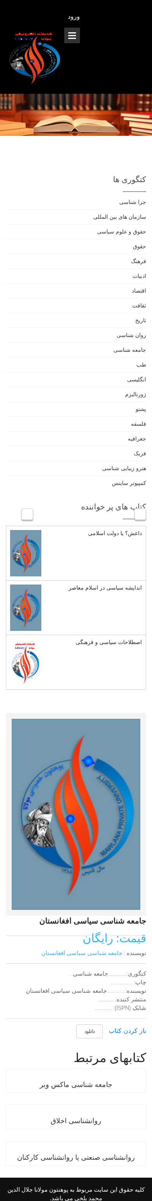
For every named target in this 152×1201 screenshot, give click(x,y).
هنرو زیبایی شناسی (124, 468)
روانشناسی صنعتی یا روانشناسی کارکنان (76, 1157)
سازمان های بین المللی (119, 216)
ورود (74, 16)
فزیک (140, 453)
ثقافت (139, 305)
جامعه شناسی (129, 349)
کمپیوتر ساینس (129, 482)
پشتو (141, 409)
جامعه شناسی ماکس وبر (76, 1084)
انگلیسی (136, 379)
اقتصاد (139, 290)
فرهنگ (138, 261)
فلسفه (138, 423)
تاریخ (140, 320)
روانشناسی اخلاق (76, 1120)
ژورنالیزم (135, 394)
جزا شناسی (132, 201)
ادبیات (139, 275)
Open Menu (72, 35)
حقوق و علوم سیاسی (121, 231)
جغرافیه (137, 438)
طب (141, 364)
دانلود (90, 1031)
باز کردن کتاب (127, 1030)
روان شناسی (131, 335)
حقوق (139, 246)
